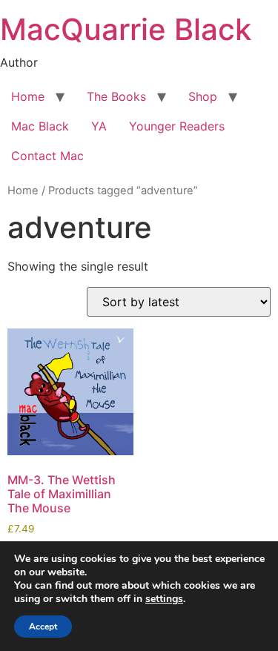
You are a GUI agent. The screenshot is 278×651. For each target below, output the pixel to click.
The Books (116, 96)
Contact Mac (47, 155)
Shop (202, 96)
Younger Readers (177, 126)
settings (164, 599)
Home (27, 96)
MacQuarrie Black (125, 29)
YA (99, 126)
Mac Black (40, 126)
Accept (43, 626)
